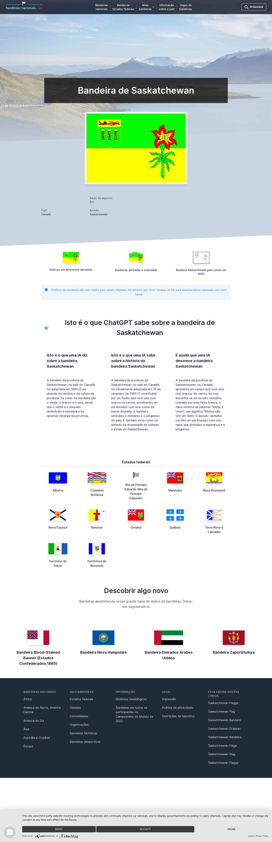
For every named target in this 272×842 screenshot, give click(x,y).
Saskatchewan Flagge (223, 703)
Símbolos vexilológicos (131, 699)
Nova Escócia (57, 527)
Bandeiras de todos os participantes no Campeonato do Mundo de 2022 (134, 714)
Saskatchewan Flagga (223, 763)
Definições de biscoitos (178, 716)
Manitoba (175, 490)
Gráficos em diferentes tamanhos (71, 269)
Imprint (251, 836)
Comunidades (79, 716)
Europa (28, 746)
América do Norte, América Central (42, 710)
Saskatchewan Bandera (224, 720)
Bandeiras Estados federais (123, 7)
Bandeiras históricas (83, 733)
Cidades (75, 707)
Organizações (79, 725)
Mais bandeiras (145, 7)
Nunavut (97, 527)
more (232, 829)
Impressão (169, 699)
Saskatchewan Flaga (222, 745)
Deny (59, 829)
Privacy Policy (262, 836)
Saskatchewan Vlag (221, 754)
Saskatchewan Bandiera (224, 737)
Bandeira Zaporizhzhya (234, 652)
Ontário (136, 527)
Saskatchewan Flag (221, 711)
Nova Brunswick (214, 490)
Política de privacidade (177, 707)
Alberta (58, 490)
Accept (145, 829)
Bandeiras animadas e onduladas (136, 270)
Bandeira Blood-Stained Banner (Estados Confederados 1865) (38, 658)
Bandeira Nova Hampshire (103, 652)
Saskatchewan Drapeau (224, 728)
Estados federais (81, 699)
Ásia (26, 729)
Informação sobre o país (167, 7)
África (27, 699)
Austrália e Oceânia (36, 737)
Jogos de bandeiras (185, 7)
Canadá (46, 214)
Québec (175, 527)
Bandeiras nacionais (101, 7)
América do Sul (33, 720)
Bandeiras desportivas (85, 742)
